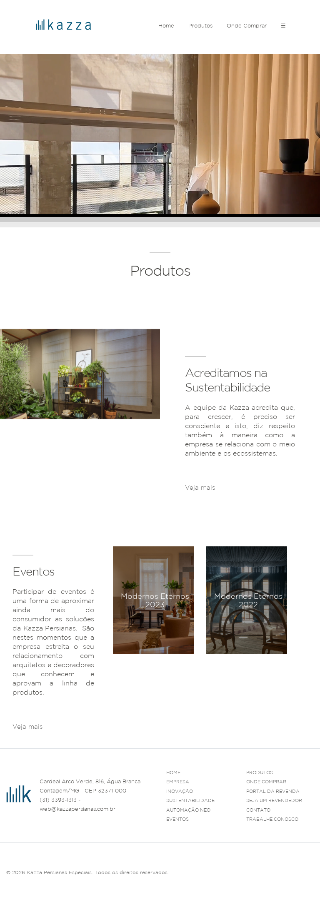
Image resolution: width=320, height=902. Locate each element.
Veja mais (200, 487)
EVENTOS (177, 819)
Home (166, 25)
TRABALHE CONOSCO (272, 819)
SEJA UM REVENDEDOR (274, 800)
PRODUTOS (259, 772)
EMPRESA (177, 781)
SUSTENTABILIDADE (190, 800)
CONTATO (258, 809)
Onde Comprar (247, 25)
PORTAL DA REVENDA (273, 791)
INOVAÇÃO (179, 791)
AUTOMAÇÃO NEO (188, 809)
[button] (281, 664)
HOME (173, 772)
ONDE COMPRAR (266, 781)
